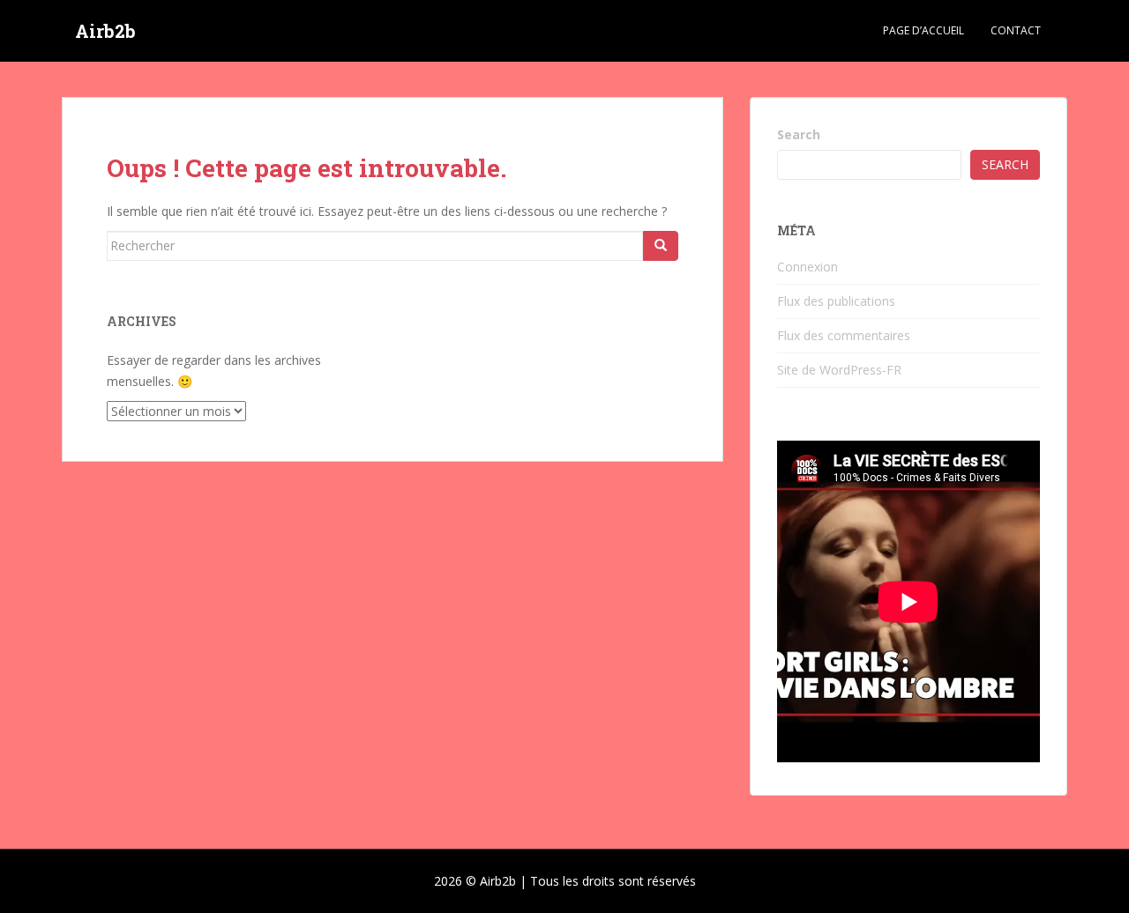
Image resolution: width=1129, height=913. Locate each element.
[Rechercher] (660, 246)
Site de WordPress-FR (839, 369)
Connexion (807, 266)
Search (798, 134)
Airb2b (105, 30)
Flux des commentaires (843, 335)
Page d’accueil (923, 30)
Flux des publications (836, 301)
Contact (1016, 30)
